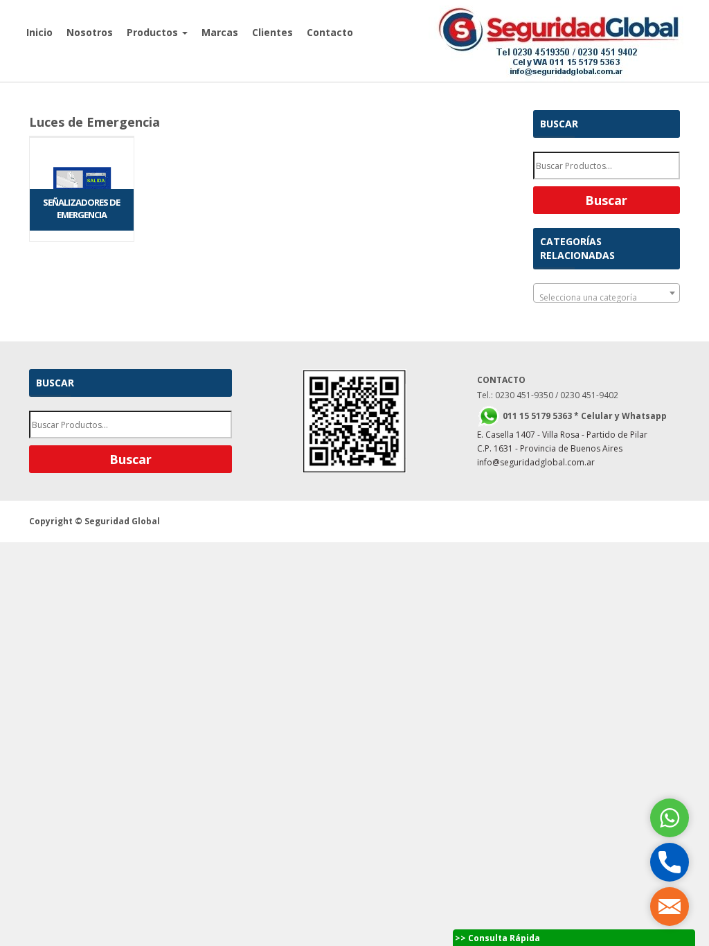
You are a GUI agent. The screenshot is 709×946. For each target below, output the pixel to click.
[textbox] (607, 298)
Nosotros (89, 32)
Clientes (272, 32)
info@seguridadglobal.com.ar (536, 462)
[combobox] (607, 293)
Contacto (330, 32)
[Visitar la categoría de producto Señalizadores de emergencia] (81, 136)
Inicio (39, 32)
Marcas (219, 32)
